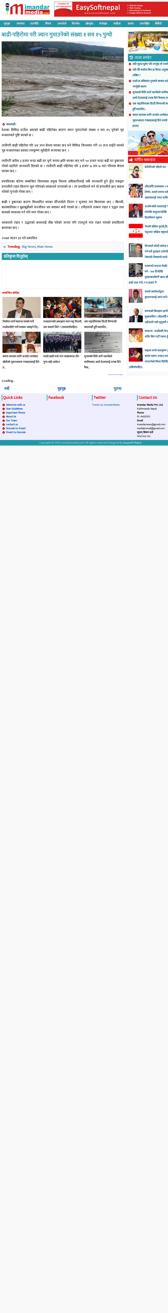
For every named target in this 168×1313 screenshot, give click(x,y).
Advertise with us (15, 405)
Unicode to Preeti (16, 428)
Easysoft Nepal (132, 442)
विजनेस (76, 23)
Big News (29, 246)
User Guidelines (14, 409)
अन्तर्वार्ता (62, 23)
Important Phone (15, 413)
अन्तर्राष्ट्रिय (145, 23)
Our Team (11, 420)
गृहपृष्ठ (7, 23)
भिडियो (158, 23)
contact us (12, 424)
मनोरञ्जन (103, 23)
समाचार (21, 23)
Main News (45, 246)
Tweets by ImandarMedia (106, 405)
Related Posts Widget (115, 374)
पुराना (117, 389)
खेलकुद (89, 23)
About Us (11, 416)
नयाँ (6, 389)
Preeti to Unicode (16, 432)
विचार (48, 23)
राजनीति (34, 23)
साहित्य (117, 23)
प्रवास (131, 23)
